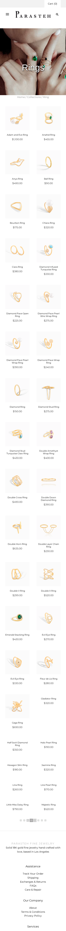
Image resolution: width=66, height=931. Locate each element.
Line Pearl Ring (48, 857)
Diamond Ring (17, 407)
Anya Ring (17, 178)
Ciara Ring (17, 267)
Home (21, 97)
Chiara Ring (48, 223)
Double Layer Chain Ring (48, 545)
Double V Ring (17, 590)
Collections (34, 97)
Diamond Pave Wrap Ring (48, 361)
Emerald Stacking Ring (17, 634)
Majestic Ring (49, 901)
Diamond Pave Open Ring (17, 314)
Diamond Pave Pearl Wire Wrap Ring (48, 314)
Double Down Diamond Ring (48, 498)
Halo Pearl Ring (48, 767)
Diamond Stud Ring (48, 407)
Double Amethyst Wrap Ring (48, 452)
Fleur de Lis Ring (48, 678)
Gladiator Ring (48, 722)
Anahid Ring (48, 134)
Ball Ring (48, 178)
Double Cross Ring (17, 497)
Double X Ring (48, 590)
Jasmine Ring (49, 813)
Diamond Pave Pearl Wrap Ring (17, 361)
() (52, 3)
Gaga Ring (17, 722)
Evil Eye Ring (48, 634)
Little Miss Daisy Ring (17, 901)
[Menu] (7, 14)
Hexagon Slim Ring (17, 813)
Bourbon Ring (17, 223)
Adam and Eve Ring (17, 134)
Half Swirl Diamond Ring (17, 768)
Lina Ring (17, 857)
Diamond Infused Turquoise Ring (48, 268)
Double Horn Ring (17, 544)
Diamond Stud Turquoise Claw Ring (17, 452)
